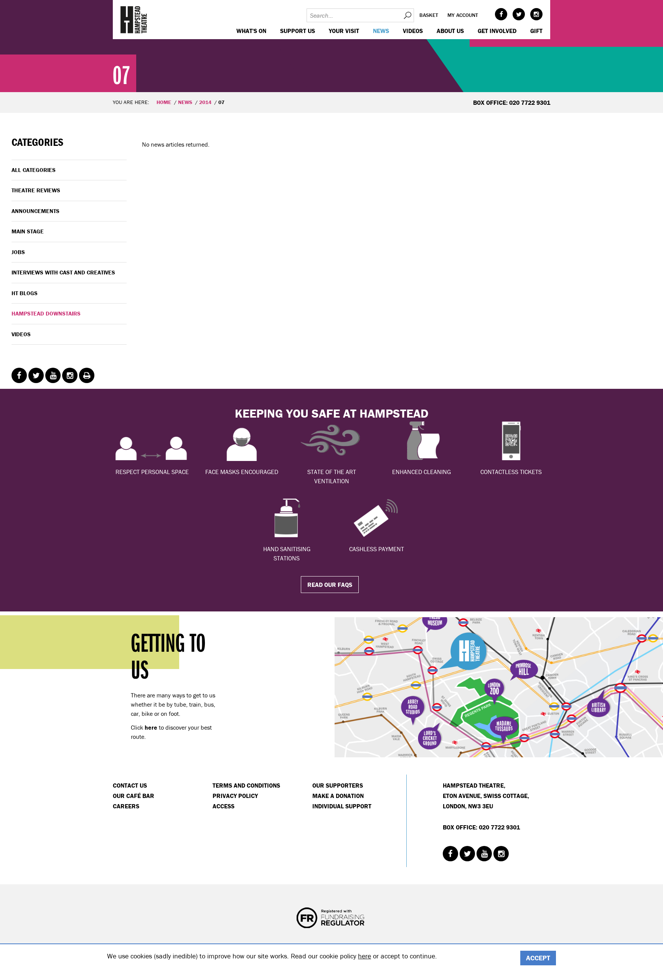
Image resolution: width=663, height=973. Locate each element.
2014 (205, 102)
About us (450, 31)
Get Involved (497, 31)
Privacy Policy (235, 796)
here (364, 956)
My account (462, 15)
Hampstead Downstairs (46, 313)
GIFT (536, 31)
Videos (413, 31)
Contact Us (130, 785)
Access (223, 806)
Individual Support (341, 806)
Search (407, 15)
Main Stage (28, 231)
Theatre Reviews (36, 190)
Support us (297, 31)
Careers (126, 806)
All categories (34, 169)
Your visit (344, 31)
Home (164, 102)
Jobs (18, 252)
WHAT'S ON (251, 31)
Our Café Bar (133, 796)
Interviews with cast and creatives (63, 272)
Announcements (35, 211)
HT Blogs (25, 293)
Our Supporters (337, 785)
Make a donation (338, 796)
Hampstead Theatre (133, 19)
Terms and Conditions (246, 785)
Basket (428, 15)
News (381, 31)
